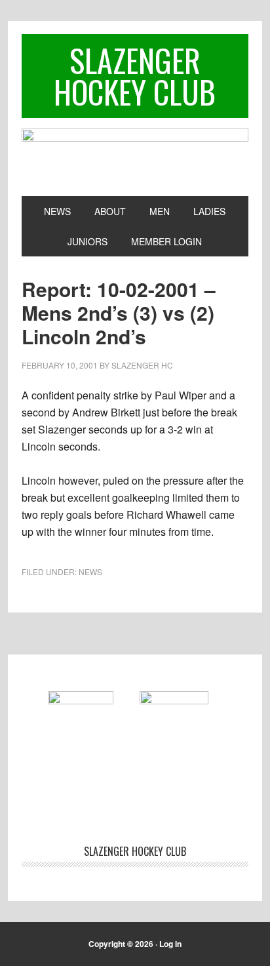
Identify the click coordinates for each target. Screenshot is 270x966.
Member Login (166, 241)
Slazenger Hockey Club (135, 76)
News (90, 571)
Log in (170, 944)
